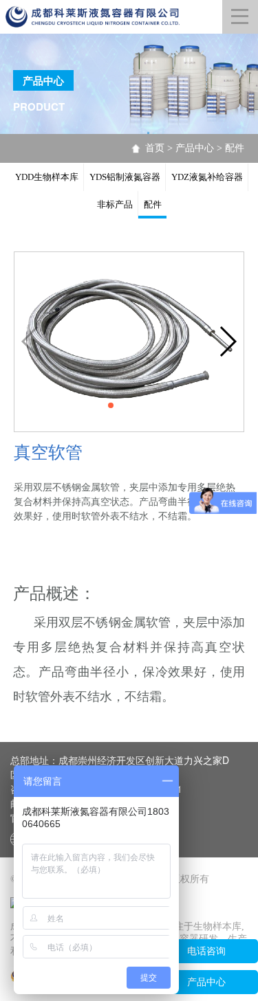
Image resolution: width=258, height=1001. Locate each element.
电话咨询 (206, 951)
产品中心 (194, 148)
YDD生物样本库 (46, 177)
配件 (234, 148)
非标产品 (115, 204)
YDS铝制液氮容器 (124, 177)
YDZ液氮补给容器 (207, 177)
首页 (154, 148)
